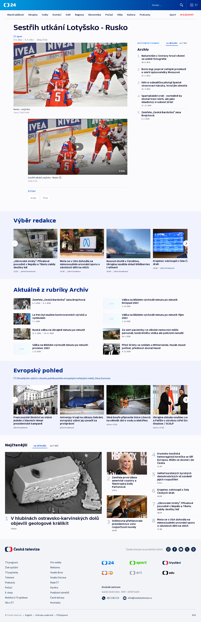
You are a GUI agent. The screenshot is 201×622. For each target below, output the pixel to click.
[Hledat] (182, 5)
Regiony (79, 14)
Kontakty (55, 602)
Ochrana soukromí (44, 615)
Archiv (33, 198)
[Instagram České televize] (168, 549)
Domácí (57, 14)
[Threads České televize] (193, 549)
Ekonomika (94, 14)
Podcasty (145, 14)
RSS (194, 615)
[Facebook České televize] (174, 549)
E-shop (9, 592)
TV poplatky (11, 572)
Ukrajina (33, 14)
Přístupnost (62, 615)
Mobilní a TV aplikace (16, 597)
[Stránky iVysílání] (172, 562)
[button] (77, 147)
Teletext (9, 577)
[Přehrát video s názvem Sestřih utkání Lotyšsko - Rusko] (77, 147)
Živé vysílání (11, 567)
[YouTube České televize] (180, 549)
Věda (120, 14)
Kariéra (54, 587)
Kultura (131, 14)
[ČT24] (10, 5)
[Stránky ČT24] (108, 562)
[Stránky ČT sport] (138, 562)
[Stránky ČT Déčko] (107, 572)
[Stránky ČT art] (136, 572)
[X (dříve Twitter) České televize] (187, 549)
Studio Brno (56, 572)
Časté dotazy (57, 597)
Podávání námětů (59, 592)
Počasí (109, 14)
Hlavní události (15, 14)
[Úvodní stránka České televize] (22, 549)
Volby (45, 14)
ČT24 (45, 198)
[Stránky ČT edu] (168, 572)
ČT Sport (18, 36)
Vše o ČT (9, 602)
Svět (68, 14)
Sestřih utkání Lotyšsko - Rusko (43, 177)
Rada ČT (54, 582)
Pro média (55, 562)
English (28, 615)
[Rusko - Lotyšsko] (70, 75)
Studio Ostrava (58, 577)
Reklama (55, 567)
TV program (11, 562)
